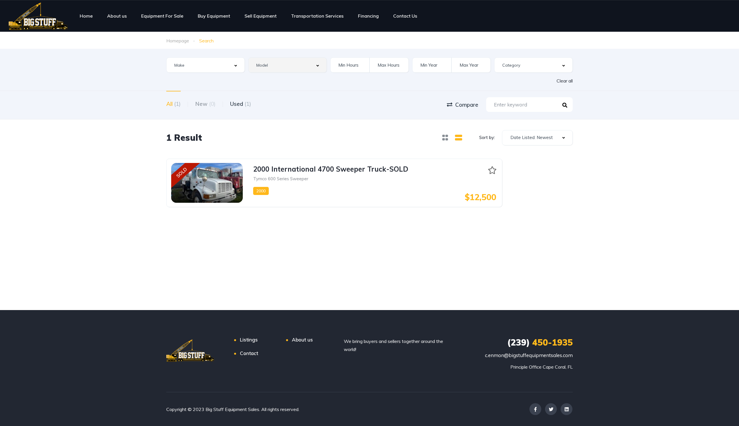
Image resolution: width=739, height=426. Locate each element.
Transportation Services (317, 16)
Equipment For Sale (162, 16)
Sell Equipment (261, 16)
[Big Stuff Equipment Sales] (38, 16)
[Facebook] (535, 409)
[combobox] (205, 65)
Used (240, 103)
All (173, 103)
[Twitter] (551, 409)
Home (86, 16)
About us (117, 16)
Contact (249, 353)
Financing (368, 16)
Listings (249, 340)
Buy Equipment (214, 16)
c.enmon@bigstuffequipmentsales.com (529, 355)
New (205, 103)
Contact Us (405, 16)
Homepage (177, 41)
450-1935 (540, 342)
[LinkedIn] (566, 409)
